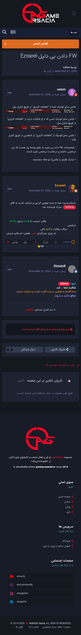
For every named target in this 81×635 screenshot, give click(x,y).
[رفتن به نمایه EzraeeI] (72, 188)
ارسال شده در (47, 95)
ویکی (67, 507)
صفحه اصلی (64, 497)
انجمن (67, 502)
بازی (68, 512)
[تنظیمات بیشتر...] (9, 93)
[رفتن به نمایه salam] (72, 92)
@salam (64, 283)
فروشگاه (66, 541)
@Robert (69, 207)
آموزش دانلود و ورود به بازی (56, 546)
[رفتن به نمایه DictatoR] (72, 269)
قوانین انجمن (40, 44)
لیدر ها (47, 71)
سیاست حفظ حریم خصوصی (56, 627)
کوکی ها (19, 627)
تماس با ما (34, 627)
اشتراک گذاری (58, 350)
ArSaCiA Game (37, 623)
